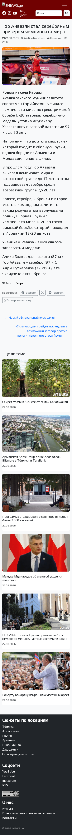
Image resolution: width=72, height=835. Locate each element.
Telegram (57, 292)
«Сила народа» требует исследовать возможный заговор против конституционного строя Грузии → (41, 331)
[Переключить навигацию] (64, 5)
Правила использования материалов (28, 813)
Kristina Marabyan (34, 38)
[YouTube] (15, 13)
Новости (55, 38)
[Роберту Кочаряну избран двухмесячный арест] (36, 671)
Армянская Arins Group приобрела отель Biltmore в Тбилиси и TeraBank (31, 458)
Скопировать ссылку (18, 300)
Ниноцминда (11, 745)
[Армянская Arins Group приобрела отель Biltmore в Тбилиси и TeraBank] (36, 433)
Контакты (9, 818)
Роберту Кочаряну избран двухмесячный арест (35, 695)
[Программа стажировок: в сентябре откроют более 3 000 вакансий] (36, 493)
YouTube (8, 771)
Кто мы (7, 809)
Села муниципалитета (18, 754)
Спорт (19, 283)
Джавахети (10, 749)
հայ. (23, 11)
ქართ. (24, 15)
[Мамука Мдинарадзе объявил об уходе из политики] (36, 552)
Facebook (30, 292)
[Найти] (67, 13)
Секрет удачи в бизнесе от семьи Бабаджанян (35, 402)
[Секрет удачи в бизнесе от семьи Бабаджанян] (36, 378)
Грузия (7, 736)
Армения (8, 740)
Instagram (9, 780)
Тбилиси (8, 726)
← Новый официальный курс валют (30, 317)
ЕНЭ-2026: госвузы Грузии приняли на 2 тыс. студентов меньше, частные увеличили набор (34, 637)
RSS (5, 785)
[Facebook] (4, 13)
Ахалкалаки (10, 731)
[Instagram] (9, 13)
